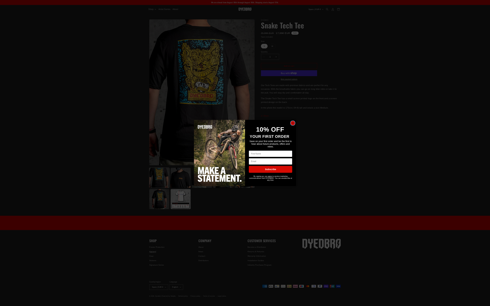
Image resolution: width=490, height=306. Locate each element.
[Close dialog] (293, 123)
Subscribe (270, 169)
